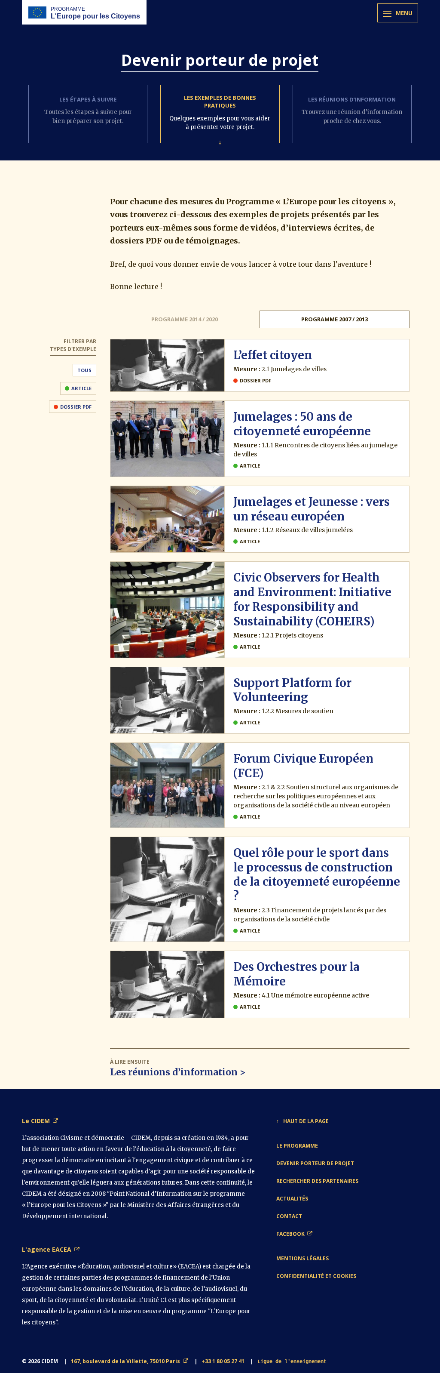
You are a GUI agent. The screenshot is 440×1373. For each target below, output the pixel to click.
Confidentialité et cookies (316, 1276)
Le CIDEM (36, 1121)
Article (81, 388)
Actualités (292, 1198)
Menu (404, 13)
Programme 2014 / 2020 (184, 319)
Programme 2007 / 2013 (334, 319)
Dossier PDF (76, 406)
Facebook (290, 1234)
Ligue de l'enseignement (292, 1362)
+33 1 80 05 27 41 (223, 1361)
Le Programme (297, 1145)
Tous (84, 370)
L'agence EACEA (46, 1249)
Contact (289, 1216)
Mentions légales (302, 1258)
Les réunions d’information (174, 1072)
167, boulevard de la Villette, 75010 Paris (125, 1361)
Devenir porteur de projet (315, 1163)
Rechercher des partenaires (317, 1181)
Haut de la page (306, 1121)
